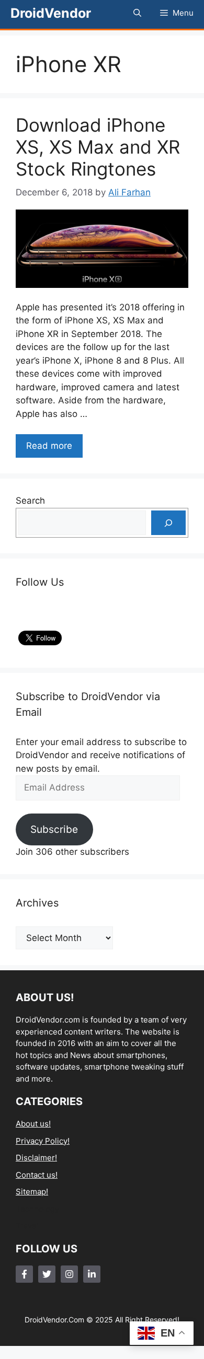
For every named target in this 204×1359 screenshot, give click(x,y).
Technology (37, 1209)
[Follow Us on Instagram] (69, 1274)
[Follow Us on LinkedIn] (91, 1274)
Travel (27, 1225)
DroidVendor (50, 13)
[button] (137, 13)
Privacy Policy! (43, 1141)
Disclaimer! (36, 1158)
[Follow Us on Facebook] (24, 1274)
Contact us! (37, 1175)
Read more (49, 445)
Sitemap (31, 1192)
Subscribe (54, 829)
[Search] (168, 523)
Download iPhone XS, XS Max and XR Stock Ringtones (98, 147)
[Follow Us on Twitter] (46, 1274)
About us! (33, 1124)
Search (30, 500)
